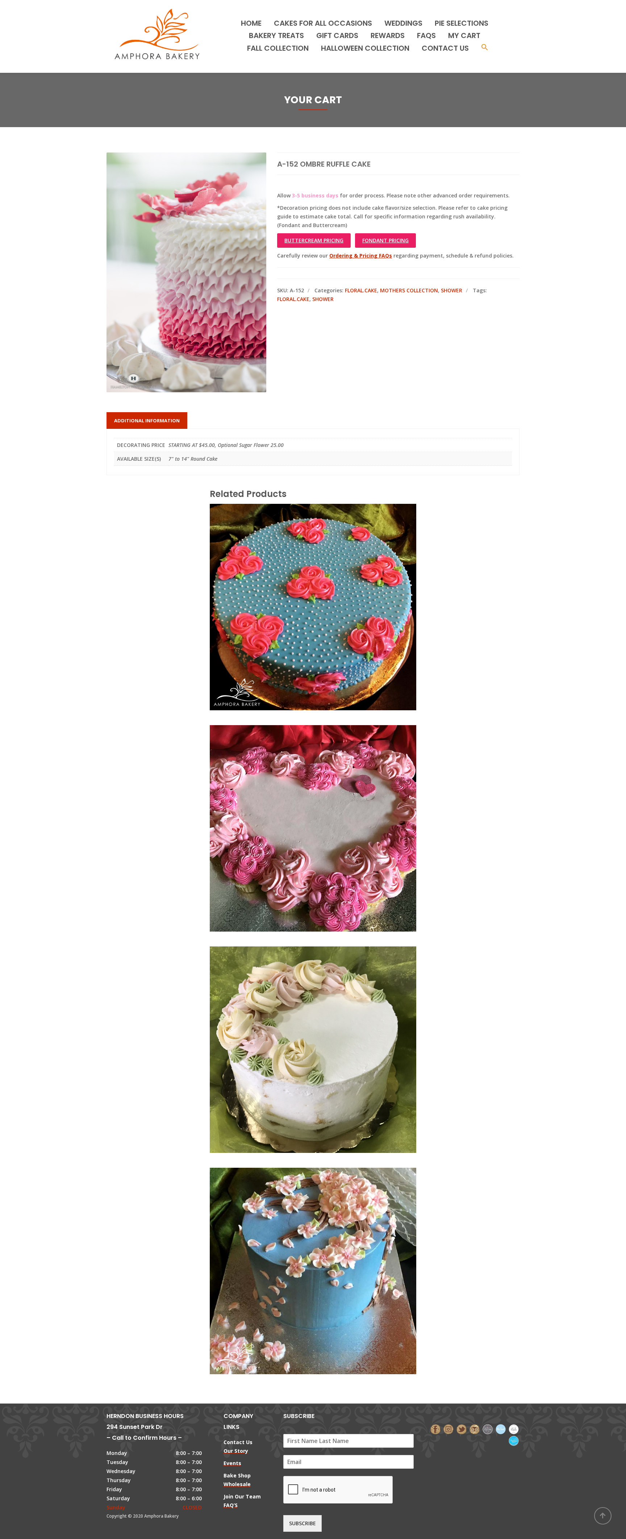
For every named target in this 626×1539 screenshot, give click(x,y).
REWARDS (388, 35)
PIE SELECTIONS (461, 23)
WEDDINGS (403, 23)
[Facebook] (435, 1428)
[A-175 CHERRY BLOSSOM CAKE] (301, 1238)
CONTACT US (445, 48)
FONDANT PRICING (385, 240)
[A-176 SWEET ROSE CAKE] (301, 574)
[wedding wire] (513, 1440)
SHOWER (451, 290)
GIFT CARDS (337, 35)
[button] (484, 48)
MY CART (464, 35)
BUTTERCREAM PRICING (313, 240)
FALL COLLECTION (278, 48)
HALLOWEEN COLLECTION (365, 48)
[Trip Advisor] (474, 1428)
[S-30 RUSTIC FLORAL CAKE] (301, 1017)
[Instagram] (448, 1428)
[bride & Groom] (487, 1428)
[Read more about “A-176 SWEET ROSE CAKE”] (325, 574)
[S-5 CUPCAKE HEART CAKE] (301, 796)
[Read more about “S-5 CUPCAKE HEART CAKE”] (325, 796)
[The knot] (500, 1428)
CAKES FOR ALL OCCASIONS (323, 23)
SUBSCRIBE (302, 1523)
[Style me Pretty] (513, 1428)
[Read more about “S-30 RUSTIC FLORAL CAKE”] (325, 1017)
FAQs (426, 35)
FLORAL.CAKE (361, 290)
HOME (251, 23)
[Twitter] (461, 1428)
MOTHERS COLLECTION (409, 290)
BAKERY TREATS (276, 35)
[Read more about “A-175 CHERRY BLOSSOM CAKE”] (325, 1238)
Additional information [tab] (147, 420)
